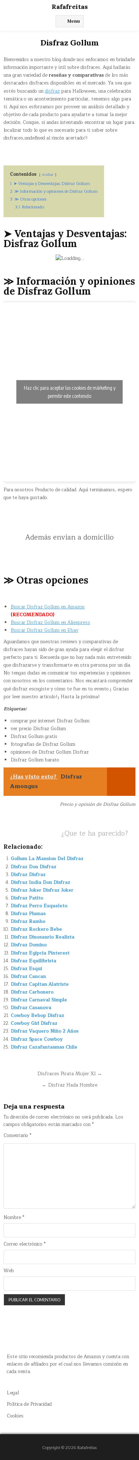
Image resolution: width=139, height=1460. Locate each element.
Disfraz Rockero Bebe (36, 929)
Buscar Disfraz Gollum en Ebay (44, 630)
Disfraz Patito (27, 898)
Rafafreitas (70, 6)
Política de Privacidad (29, 1404)
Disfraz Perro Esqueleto (39, 906)
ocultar (47, 174)
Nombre (14, 1217)
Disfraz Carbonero (32, 992)
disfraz (52, 91)
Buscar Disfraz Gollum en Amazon (47, 607)
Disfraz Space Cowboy (37, 1039)
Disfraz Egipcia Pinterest (40, 953)
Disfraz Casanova (31, 1008)
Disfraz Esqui (26, 969)
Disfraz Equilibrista (33, 961)
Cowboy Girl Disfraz (34, 1023)
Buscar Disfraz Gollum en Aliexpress (50, 623)
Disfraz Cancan (28, 976)
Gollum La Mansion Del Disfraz (47, 859)
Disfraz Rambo (28, 921)
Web (9, 1271)
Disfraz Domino (29, 945)
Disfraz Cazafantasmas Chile (44, 1047)
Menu (73, 21)
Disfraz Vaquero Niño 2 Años (44, 1031)
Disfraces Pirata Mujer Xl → (69, 1074)
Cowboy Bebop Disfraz (37, 1015)
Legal (13, 1393)
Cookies (15, 1416)
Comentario (17, 1135)
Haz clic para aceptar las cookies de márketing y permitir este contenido (69, 392)
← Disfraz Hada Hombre (69, 1085)
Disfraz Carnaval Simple (39, 1000)
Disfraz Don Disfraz (33, 867)
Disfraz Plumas (28, 914)
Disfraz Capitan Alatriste (40, 984)
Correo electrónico (25, 1244)
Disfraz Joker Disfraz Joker (42, 890)
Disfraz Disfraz (28, 875)
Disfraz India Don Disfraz (40, 882)
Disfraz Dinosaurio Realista (42, 937)
